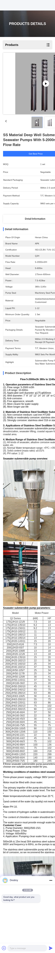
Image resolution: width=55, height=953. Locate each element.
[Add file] (4, 948)
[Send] (50, 948)
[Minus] (51, 880)
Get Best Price (36, 153)
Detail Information (35, 218)
